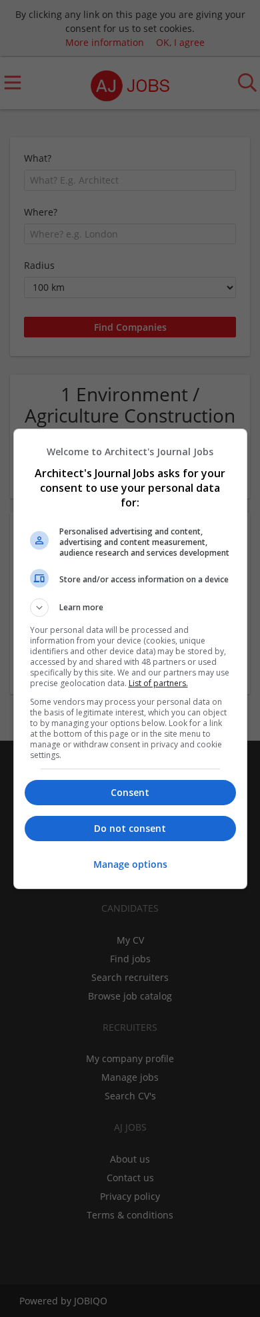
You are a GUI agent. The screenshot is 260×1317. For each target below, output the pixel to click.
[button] (130, 607)
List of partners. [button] (158, 683)
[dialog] (130, 659)
